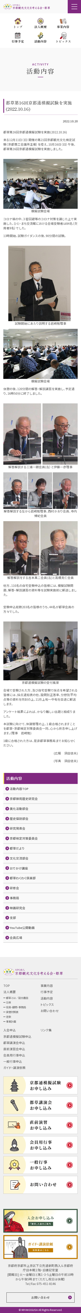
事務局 (14, 898)
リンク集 (46, 1030)
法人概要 (9, 992)
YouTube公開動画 (22, 927)
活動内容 (46, 998)
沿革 (8, 1002)
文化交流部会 (19, 858)
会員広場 (16, 937)
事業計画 (11, 1021)
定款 (8, 1017)
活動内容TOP (19, 788)
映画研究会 (17, 908)
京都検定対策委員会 (24, 838)
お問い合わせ (49, 1010)
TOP (6, 985)
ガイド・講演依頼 (14, 1067)
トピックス (47, 1004)
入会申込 (9, 1030)
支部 (13, 917)
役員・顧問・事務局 (16, 1007)
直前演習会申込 (14, 1049)
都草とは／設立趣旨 (17, 998)
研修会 (14, 888)
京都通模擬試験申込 (17, 1036)
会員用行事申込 (14, 1055)
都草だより (17, 848)
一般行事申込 (12, 1061)
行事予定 (46, 992)
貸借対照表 (12, 1012)
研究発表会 (17, 828)
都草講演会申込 (14, 1042)
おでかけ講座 (19, 868)
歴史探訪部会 (19, 818)
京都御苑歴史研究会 (24, 798)
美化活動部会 (19, 808)
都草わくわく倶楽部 (23, 878)
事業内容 (46, 985)
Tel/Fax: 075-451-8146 (40, 1283)
